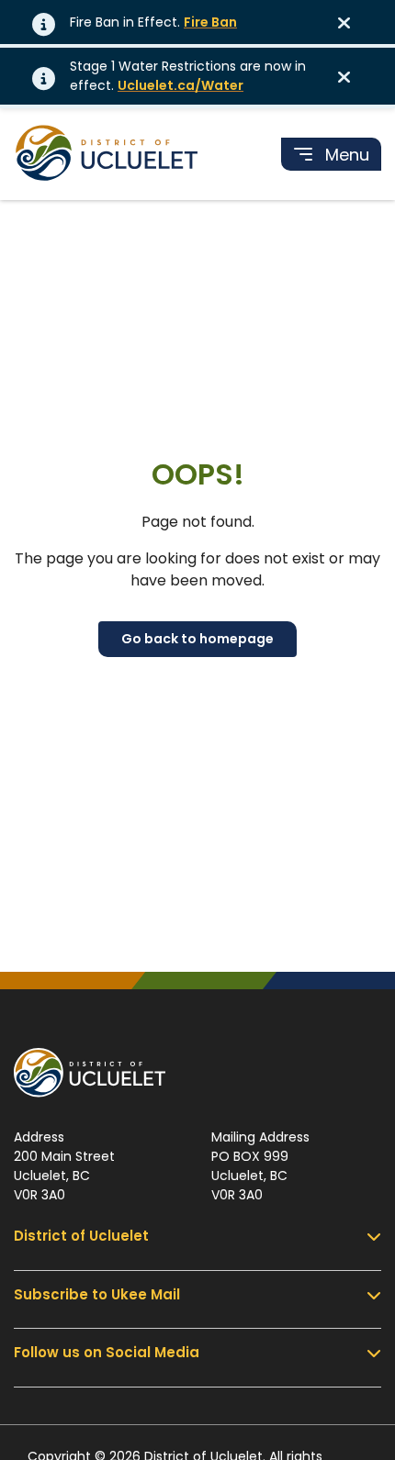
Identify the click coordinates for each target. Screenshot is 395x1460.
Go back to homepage (197, 639)
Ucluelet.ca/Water (180, 85)
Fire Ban (210, 22)
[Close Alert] (350, 22)
